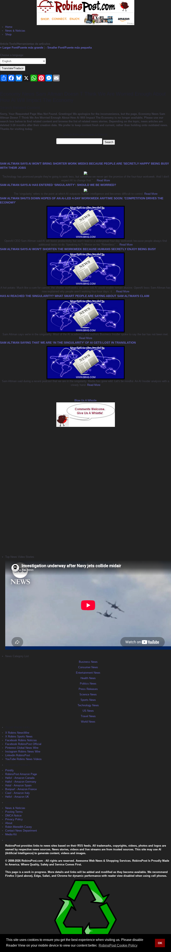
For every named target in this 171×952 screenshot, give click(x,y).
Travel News (88, 716)
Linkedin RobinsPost (17, 755)
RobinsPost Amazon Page (21, 774)
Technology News (88, 705)
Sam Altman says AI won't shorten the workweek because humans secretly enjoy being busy (78, 249)
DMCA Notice (13, 815)
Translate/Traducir (13, 68)
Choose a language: (12, 55)
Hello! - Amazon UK (17, 796)
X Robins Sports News (19, 736)
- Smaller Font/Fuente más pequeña (69, 47)
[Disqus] (85, 490)
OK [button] (160, 943)
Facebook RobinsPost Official (23, 744)
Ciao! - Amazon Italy (17, 793)
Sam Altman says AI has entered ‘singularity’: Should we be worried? (58, 185)
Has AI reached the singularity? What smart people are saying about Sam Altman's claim (74, 296)
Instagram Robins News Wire (22, 751)
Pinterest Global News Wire (21, 747)
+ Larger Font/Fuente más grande (21, 47)
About (8, 823)
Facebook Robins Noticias (21, 740)
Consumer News (88, 667)
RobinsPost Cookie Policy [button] (118, 945)
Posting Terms (14, 811)
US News (88, 710)
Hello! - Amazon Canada (19, 777)
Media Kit (11, 834)
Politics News (88, 683)
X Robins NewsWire (17, 732)
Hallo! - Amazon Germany (20, 781)
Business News (88, 661)
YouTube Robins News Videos (23, 759)
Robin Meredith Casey (18, 826)
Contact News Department (21, 830)
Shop (8, 34)
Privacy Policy (14, 819)
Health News (88, 678)
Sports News (88, 699)
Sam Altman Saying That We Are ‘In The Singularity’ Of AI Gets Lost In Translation (68, 342)
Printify (9, 770)
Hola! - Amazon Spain (18, 785)
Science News (88, 694)
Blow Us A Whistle (85, 400)
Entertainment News (88, 672)
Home (8, 26)
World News (88, 721)
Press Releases (88, 689)
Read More (103, 180)
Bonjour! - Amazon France (21, 789)
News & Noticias (15, 30)
